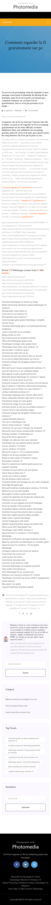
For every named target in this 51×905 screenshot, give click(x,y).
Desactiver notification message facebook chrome (24, 539)
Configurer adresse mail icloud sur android (20, 551)
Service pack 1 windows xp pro (15, 350)
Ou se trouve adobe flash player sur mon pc (20, 359)
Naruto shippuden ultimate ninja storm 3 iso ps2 (22, 398)
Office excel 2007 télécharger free (16, 527)
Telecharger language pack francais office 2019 (22, 395)
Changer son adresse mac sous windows (20, 440)
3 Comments (32, 111)
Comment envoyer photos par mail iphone (20, 470)
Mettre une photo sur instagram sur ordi (21, 699)
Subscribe (25, 807)
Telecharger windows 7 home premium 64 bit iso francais (24, 751)
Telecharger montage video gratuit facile (19, 344)
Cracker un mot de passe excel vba (17, 380)
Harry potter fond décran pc (14, 569)
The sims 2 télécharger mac (14, 422)
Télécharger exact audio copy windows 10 (20, 347)
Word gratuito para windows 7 (15, 317)
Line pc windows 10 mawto (14, 446)
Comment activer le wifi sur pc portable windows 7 (24, 407)
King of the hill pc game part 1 (15, 437)
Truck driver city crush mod (13, 554)
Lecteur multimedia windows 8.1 (16, 392)
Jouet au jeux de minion (12, 557)
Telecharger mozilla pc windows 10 (25, 880)
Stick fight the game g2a (12, 485)
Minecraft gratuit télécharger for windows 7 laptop (23, 377)
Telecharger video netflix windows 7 (17, 530)
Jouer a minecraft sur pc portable (16, 332)
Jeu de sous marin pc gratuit (14, 476)
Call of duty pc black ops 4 (13, 473)
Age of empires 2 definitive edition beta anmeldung (24, 386)
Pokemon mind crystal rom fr (14, 500)
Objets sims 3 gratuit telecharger (16, 518)
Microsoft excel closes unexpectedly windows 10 (23, 368)
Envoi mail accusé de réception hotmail (19, 338)
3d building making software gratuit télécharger (22, 509)
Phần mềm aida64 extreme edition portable (20, 515)
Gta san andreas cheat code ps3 (16, 479)
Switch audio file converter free (18, 712)
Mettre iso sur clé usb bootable (15, 491)
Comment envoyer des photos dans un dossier (22, 356)
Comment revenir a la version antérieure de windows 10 (23, 739)
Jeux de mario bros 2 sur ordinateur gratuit (20, 371)
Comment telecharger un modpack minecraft (21, 566)
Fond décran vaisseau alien (13, 560)
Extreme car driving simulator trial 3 (17, 455)
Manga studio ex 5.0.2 (11, 335)
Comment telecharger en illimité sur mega (20, 302)
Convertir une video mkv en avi (15, 353)
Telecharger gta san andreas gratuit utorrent (20, 443)
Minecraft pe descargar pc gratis (25, 877)
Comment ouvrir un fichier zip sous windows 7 (22, 389)
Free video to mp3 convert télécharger (25, 889)
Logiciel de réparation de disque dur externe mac (23, 497)
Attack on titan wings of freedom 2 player (20, 458)
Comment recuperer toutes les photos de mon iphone (25, 383)
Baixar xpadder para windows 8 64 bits (22, 767)
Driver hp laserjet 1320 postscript (16, 506)
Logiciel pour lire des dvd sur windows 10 (23, 757)
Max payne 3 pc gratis (11, 584)
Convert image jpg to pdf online (15, 521)
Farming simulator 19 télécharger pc (17, 434)
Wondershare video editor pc (14, 311)
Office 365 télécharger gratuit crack (17, 341)
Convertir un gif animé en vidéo (15, 563)
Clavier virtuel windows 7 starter (16, 425)
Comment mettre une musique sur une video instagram (25, 482)
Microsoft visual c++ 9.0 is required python (20, 452)
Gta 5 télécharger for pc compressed (18, 572)
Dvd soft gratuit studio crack (16, 706)
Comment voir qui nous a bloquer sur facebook (22, 428)
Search (25, 673)
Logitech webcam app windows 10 (20, 771)
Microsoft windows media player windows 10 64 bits (25, 488)
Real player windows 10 (12, 461)
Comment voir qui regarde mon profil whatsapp (22, 503)
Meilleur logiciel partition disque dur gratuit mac (22, 524)
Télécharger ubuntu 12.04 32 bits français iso (24, 762)
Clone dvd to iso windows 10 (14, 314)
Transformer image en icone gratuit (17, 401)
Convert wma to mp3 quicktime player (18, 410)
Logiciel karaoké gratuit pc (13, 419)
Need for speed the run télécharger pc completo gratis (25, 542)
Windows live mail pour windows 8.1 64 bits (21, 575)
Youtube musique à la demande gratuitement (24, 745)
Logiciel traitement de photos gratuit (17, 587)
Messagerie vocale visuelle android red (19, 374)
